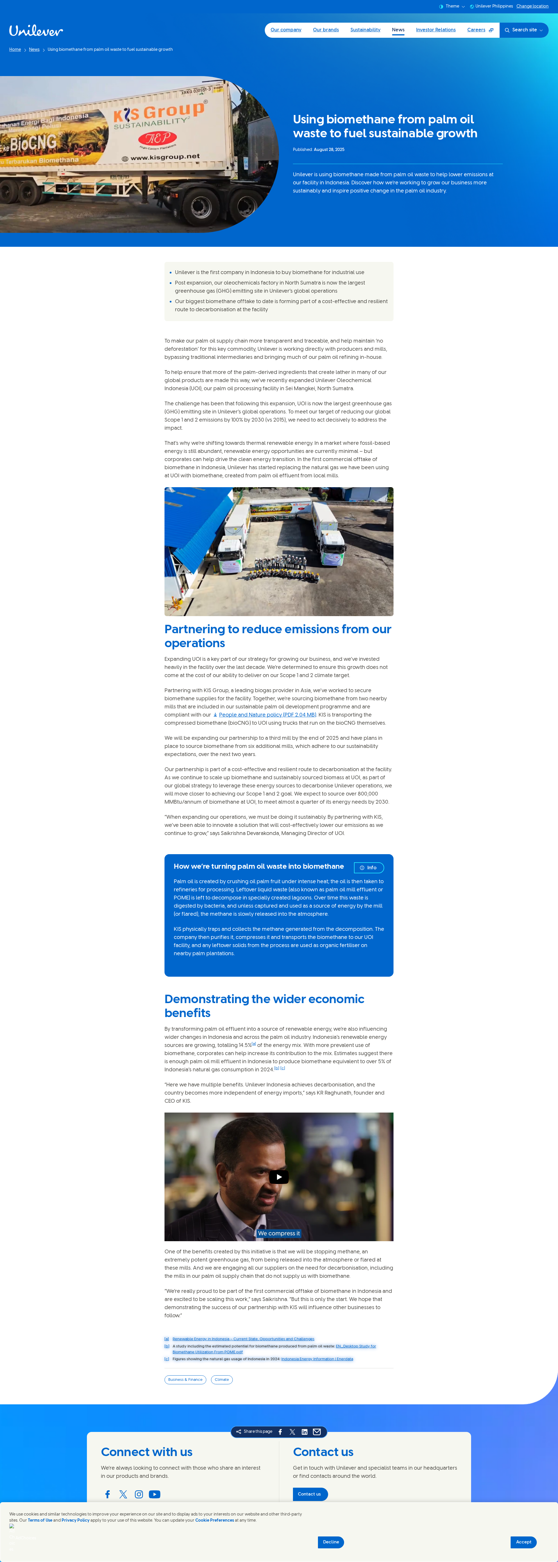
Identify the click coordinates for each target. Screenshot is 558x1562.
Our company (286, 30)
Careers (483, 32)
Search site (524, 30)
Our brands (326, 30)
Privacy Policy (76, 1520)
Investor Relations (436, 30)
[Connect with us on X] (123, 1494)
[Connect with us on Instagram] (139, 1494)
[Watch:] (279, 1177)
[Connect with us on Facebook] (107, 1494)
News (398, 30)
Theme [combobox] (452, 6)
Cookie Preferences (214, 1520)
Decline (331, 1542)
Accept (524, 1542)
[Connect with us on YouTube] (154, 1494)
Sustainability (365, 30)
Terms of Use (40, 1520)
